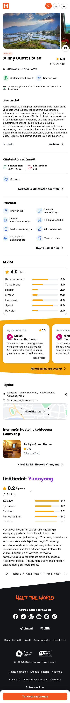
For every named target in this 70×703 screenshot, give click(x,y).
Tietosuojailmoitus (18, 671)
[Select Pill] (48, 6)
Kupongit (57, 671)
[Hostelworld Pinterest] (46, 616)
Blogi (7, 640)
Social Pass (59, 640)
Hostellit (16, 640)
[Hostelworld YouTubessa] (39, 616)
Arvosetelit (15, 679)
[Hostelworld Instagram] (31, 616)
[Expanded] (7, 574)
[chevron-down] (30, 491)
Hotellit (27, 640)
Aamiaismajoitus (42, 640)
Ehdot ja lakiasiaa (39, 671)
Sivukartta (55, 679)
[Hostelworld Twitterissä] (23, 616)
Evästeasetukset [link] (35, 687)
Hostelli (8, 53)
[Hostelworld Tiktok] (54, 616)
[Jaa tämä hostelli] (65, 48)
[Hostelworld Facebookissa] (15, 616)
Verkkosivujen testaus (35, 679)
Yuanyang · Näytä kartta (22, 69)
